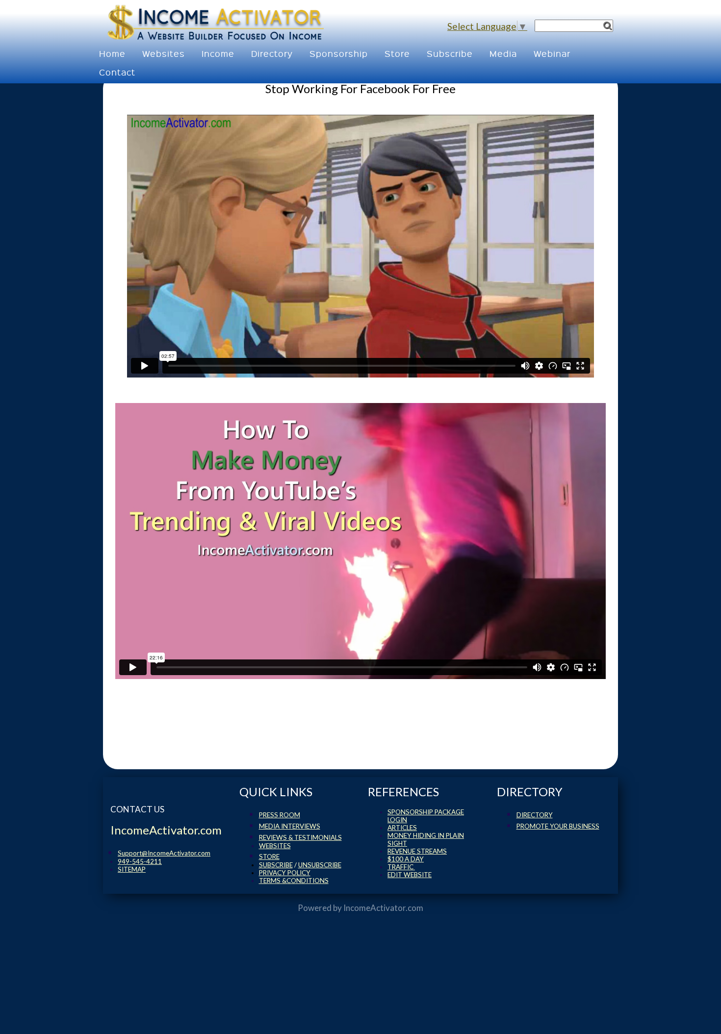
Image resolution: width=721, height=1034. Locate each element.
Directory (272, 53)
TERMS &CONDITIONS (294, 880)
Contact (117, 71)
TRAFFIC (401, 867)
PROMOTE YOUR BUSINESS (557, 826)
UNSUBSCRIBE (319, 865)
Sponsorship (338, 53)
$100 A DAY (405, 859)
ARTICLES (402, 828)
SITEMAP (132, 869)
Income (218, 53)
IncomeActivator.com (383, 908)
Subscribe (450, 53)
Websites (163, 53)
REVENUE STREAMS (417, 851)
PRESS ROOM (279, 815)
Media (503, 53)
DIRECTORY (534, 815)
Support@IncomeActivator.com (164, 853)
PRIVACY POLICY (284, 873)
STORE (269, 856)
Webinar (552, 53)
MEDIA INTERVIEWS (289, 826)
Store (397, 53)
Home (112, 53)
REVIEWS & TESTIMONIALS (300, 837)
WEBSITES (275, 846)
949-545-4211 (140, 861)
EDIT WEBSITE (409, 875)
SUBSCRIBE (276, 865)
